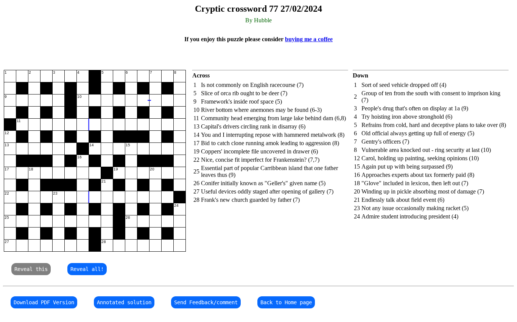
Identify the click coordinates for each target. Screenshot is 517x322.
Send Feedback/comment (206, 302)
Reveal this (31, 269)
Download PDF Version (44, 302)
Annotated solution (124, 302)
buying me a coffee (309, 39)
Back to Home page (286, 302)
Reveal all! (87, 269)
